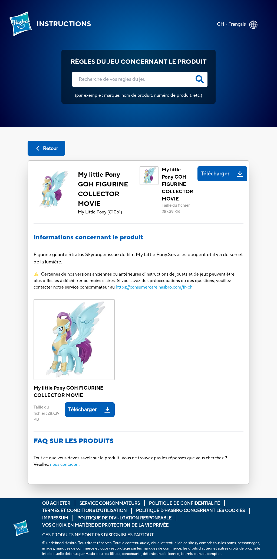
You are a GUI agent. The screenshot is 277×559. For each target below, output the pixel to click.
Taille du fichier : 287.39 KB (176, 208)
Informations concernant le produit (88, 237)
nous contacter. (65, 464)
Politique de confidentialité (184, 503)
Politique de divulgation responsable (124, 518)
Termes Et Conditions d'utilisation (84, 510)
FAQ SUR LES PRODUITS (74, 441)
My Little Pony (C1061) (100, 212)
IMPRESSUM (55, 518)
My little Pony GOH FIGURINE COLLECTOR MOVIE (103, 189)
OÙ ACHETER (56, 503)
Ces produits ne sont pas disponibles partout (98, 535)
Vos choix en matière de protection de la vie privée (105, 525)
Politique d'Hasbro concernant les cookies (190, 510)
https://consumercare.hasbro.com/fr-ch (154, 287)
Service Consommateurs (110, 503)
